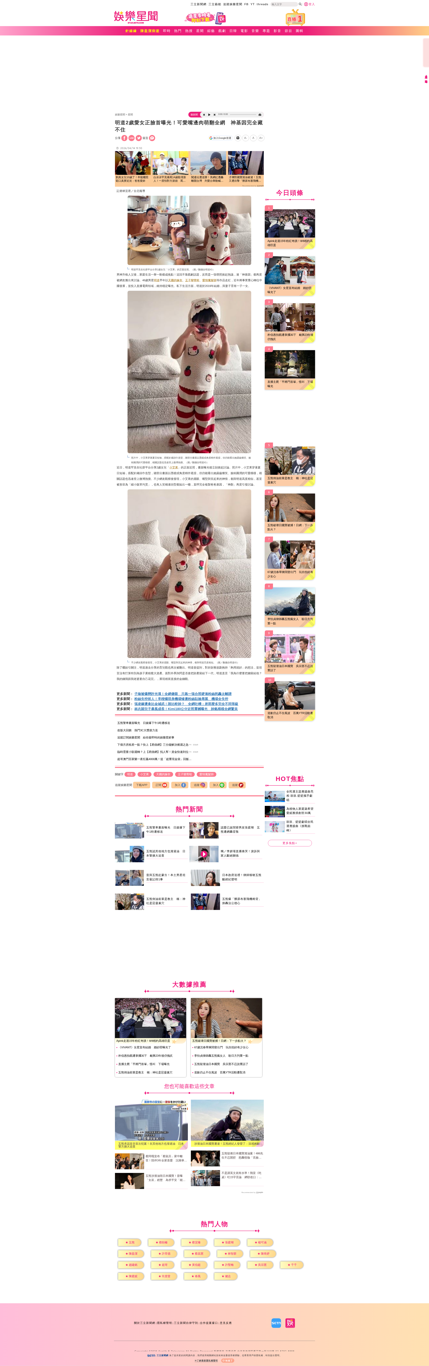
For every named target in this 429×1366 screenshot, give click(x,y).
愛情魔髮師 (209, 280)
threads (262, 4)
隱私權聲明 (164, 1322)
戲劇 (222, 31)
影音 (277, 31)
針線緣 (131, 31)
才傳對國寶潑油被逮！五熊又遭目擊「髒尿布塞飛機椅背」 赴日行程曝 (245, 179)
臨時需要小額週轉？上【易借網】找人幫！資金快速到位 (153, 752)
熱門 (178, 31)
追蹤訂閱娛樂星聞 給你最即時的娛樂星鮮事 (145, 737)
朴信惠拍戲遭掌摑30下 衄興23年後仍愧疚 (145, 1055)
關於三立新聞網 (144, 1322)
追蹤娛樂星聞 (232, 4)
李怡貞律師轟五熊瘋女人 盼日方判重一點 (221, 1055)
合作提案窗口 (209, 1322)
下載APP (141, 785)
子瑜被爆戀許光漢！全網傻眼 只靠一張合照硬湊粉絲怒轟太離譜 (183, 694)
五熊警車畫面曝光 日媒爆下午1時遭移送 (143, 723)
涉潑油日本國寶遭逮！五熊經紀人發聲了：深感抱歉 (227, 1143)
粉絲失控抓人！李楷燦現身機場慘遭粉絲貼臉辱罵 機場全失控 (181, 699)
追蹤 (197, 785)
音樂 (255, 31)
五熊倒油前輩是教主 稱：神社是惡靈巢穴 (145, 1072)
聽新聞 (194, 114)
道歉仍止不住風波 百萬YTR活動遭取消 (219, 1072)
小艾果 (173, 467)
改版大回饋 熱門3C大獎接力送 (137, 730)
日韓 (233, 31)
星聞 (200, 31)
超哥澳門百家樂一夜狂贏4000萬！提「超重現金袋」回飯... (154, 759)
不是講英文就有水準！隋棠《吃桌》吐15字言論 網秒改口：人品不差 (242, 1175)
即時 (167, 31)
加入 (177, 785)
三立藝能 (214, 4)
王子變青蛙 (192, 280)
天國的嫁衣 (175, 280)
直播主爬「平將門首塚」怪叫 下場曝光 (144, 1064)
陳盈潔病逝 (150, 31)
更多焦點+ (290, 843)
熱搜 (189, 31)
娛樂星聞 (120, 114)
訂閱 (158, 785)
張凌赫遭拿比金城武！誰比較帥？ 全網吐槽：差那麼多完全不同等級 (186, 704)
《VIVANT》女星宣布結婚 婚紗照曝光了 (144, 1047)
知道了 (229, 1360)
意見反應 (226, 1322)
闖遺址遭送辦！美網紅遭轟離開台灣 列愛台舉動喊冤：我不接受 (207, 179)
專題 (266, 31)
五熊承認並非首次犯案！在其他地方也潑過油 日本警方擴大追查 (151, 1145)
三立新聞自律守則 (186, 1322)
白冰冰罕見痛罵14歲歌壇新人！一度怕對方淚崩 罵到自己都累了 (170, 179)
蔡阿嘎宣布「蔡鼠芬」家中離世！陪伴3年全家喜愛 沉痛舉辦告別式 (166, 1159)
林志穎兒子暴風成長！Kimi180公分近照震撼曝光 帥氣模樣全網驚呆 (186, 709)
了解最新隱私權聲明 (207, 1360)
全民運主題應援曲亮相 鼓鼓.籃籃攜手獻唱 (300, 796)
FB (246, 4)
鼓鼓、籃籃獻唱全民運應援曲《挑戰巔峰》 (300, 826)
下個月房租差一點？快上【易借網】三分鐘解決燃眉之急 (153, 744)
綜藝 (211, 31)
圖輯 (299, 31)
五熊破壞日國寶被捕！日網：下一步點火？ (219, 1040)
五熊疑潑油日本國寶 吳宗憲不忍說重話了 (221, 1064)
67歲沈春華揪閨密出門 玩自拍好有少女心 (221, 1047)
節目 (288, 31)
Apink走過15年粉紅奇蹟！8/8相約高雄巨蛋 (143, 1040)
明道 (157, 280)
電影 (244, 31)
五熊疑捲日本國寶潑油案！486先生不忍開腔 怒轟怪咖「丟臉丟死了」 (242, 1156)
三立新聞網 (198, 4)
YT (253, 4)
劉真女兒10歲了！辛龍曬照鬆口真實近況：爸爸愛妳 (132, 179)
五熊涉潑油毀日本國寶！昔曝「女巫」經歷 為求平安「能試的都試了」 (166, 1178)
